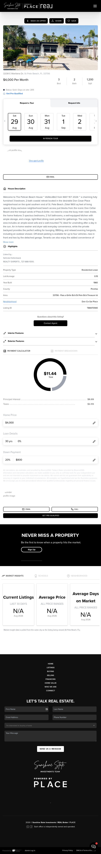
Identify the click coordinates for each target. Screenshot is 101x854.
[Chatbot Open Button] (93, 846)
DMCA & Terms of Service (86, 850)
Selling (50, 675)
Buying (50, 671)
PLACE (72, 822)
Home (50, 664)
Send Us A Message (50, 749)
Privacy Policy (67, 850)
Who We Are (50, 687)
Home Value (50, 683)
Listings (50, 667)
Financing (50, 679)
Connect (50, 691)
